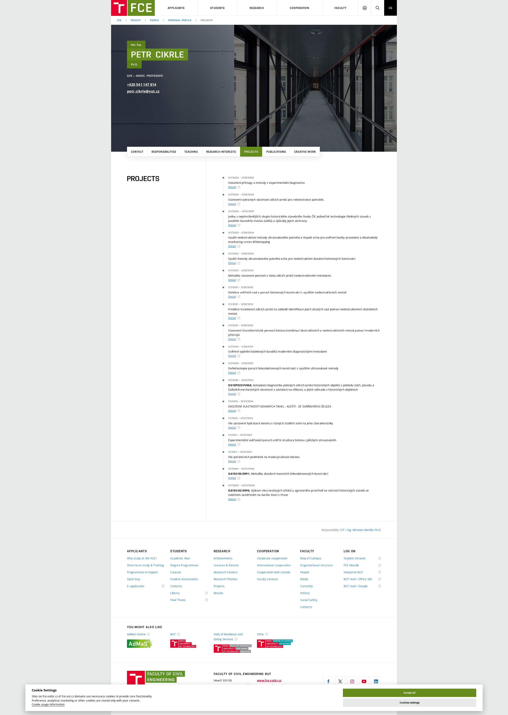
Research (257, 8)
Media (304, 579)
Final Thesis (183, 600)
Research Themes (226, 579)
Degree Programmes (184, 565)
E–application (141, 586)
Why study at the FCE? (142, 558)
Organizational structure (316, 565)
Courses (175, 572)
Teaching (191, 151)
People (154, 20)
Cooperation (299, 8)
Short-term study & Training (145, 565)
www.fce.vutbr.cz (269, 680)
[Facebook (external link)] (328, 681)
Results (218, 593)
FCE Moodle (357, 565)
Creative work (305, 151)
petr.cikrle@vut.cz (143, 91)
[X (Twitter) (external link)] (340, 681)
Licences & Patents (226, 565)
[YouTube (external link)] (364, 681)
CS (390, 8)
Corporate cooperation (272, 558)
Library (180, 593)
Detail (232, 187)
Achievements (223, 558)
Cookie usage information (48, 704)
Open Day (133, 579)
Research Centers (225, 572)
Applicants (176, 8)
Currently (306, 586)
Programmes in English (142, 572)
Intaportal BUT (359, 572)
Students (217, 8)
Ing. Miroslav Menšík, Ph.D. (364, 530)
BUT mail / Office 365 (362, 579)
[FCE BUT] (133, 8)
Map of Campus (310, 558)
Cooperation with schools (274, 572)
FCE (119, 20)
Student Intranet (360, 558)
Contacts (176, 586)
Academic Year (180, 558)
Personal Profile (179, 20)
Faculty (340, 8)
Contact (137, 151)
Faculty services (267, 579)
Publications (276, 151)
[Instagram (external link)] (352, 681)
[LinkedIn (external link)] (376, 681)
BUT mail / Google (361, 586)
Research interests (221, 151)
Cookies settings (409, 702)
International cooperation (274, 565)
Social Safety (308, 600)
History (305, 593)
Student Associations (184, 579)
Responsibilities (164, 151)
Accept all (410, 692)
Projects (251, 151)
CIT (342, 530)
